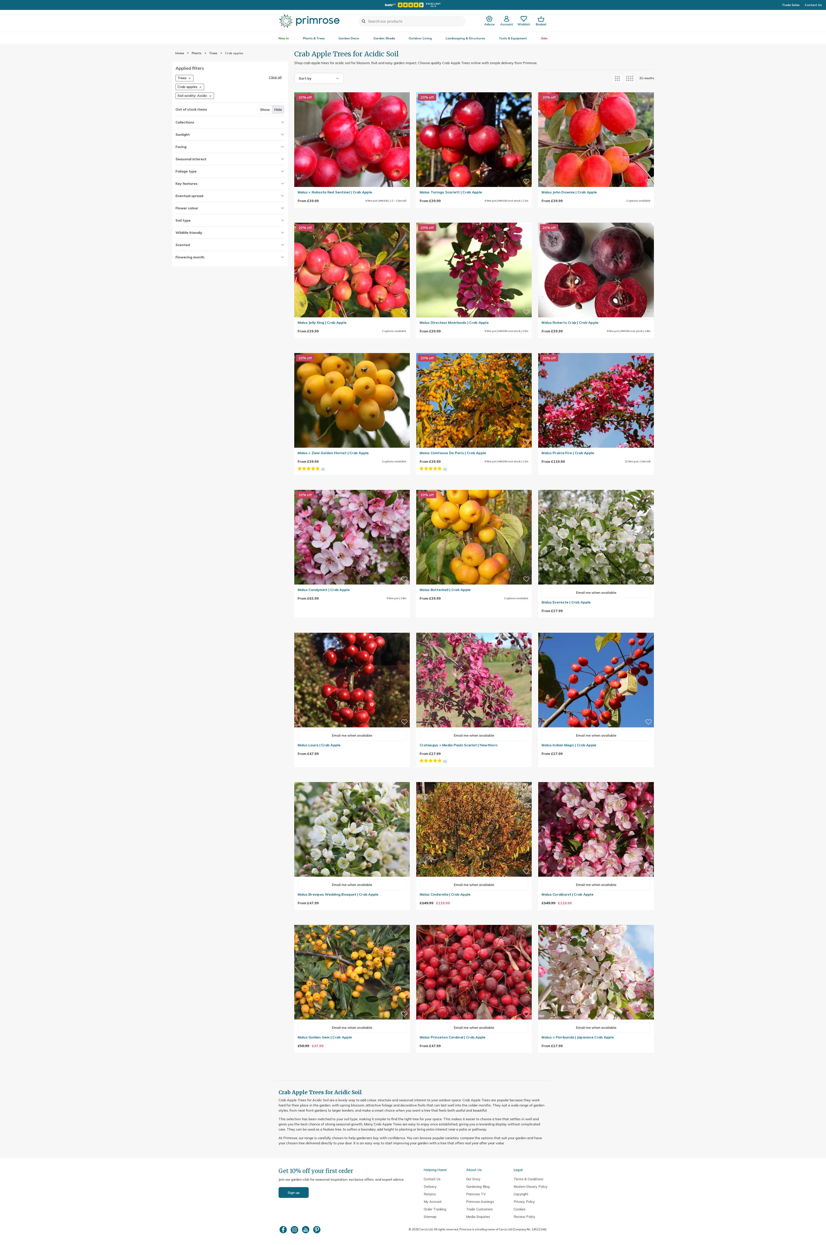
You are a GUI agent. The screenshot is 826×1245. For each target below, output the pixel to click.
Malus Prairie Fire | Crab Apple (568, 453)
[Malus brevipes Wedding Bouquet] (352, 779)
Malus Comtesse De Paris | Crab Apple (453, 453)
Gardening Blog (478, 1187)
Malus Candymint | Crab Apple (324, 590)
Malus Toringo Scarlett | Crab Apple (451, 192)
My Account (433, 1202)
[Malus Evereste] (596, 487)
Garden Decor (349, 38)
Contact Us (813, 5)
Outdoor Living (420, 38)
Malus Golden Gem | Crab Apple (325, 1037)
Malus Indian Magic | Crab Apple (569, 745)
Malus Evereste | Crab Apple (566, 602)
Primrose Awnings (480, 1202)
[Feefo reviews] (413, 5)
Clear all (275, 77)
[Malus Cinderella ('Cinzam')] (474, 779)
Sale (544, 38)
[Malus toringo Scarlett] (474, 89)
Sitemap (430, 1217)
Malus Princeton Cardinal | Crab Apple (453, 1037)
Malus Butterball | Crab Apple (445, 590)
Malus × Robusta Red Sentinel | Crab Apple (335, 192)
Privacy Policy (524, 1202)
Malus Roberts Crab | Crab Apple (570, 322)
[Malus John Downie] (596, 89)
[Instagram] (295, 1229)
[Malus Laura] (352, 630)
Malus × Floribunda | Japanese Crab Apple (578, 1037)
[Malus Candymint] (352, 487)
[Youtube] (306, 1229)
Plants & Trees (314, 38)
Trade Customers (479, 1209)
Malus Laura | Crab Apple (319, 745)
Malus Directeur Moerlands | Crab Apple (454, 322)
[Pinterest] (317, 1229)
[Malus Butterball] (474, 487)
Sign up (294, 1192)
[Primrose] (310, 20)
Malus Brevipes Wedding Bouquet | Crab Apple (338, 894)
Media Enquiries (478, 1217)
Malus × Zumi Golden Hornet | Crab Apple (333, 453)
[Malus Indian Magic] (596, 630)
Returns (430, 1194)
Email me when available (596, 592)
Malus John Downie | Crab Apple (569, 192)
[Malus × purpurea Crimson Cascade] (474, 630)
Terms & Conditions (528, 1179)
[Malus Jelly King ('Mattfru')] (352, 220)
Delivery (430, 1187)
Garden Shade (384, 38)
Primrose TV (475, 1194)
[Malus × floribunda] (596, 922)
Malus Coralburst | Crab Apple (567, 894)
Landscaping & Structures (465, 38)
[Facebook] (284, 1229)
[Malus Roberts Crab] (596, 220)
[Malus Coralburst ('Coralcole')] (596, 779)
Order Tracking (435, 1209)
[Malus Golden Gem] (352, 922)
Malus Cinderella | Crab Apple (445, 894)
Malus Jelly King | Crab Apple (322, 322)
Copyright (521, 1194)
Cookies (519, 1209)
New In (284, 38)
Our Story (473, 1179)
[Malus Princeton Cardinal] (474, 922)
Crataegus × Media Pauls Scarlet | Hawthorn (459, 745)
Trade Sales (791, 5)
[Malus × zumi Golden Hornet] (352, 350)
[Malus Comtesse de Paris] (474, 350)
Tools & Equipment (513, 38)
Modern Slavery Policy (530, 1187)
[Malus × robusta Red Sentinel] (352, 89)
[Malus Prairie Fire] (596, 350)
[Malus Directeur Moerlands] (474, 220)
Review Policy (524, 1217)
